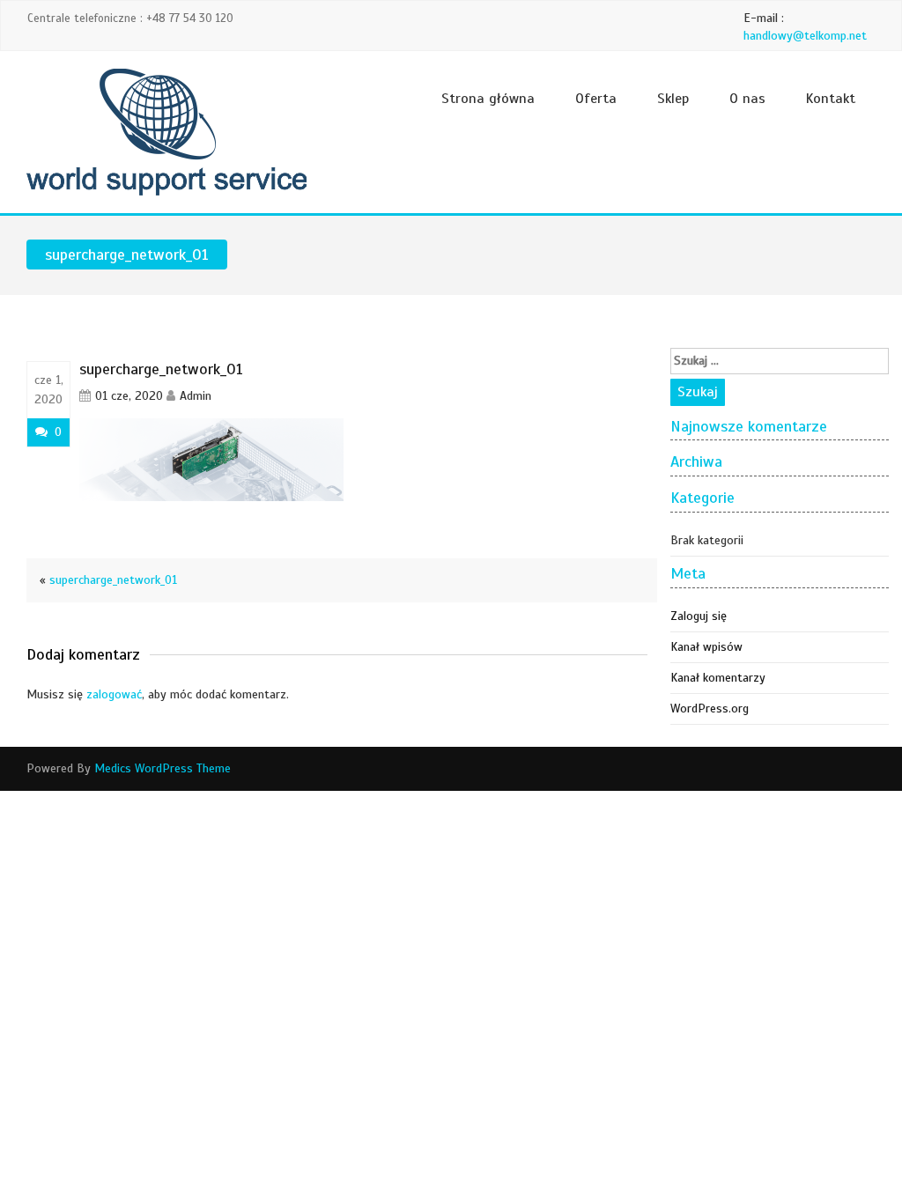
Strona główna (488, 98)
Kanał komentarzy (717, 677)
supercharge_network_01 (113, 579)
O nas (747, 98)
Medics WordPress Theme (162, 768)
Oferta (596, 98)
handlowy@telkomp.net (805, 35)
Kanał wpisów (706, 646)
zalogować (114, 694)
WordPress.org (709, 708)
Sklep (673, 98)
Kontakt (830, 98)
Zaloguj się (698, 616)
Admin (195, 395)
